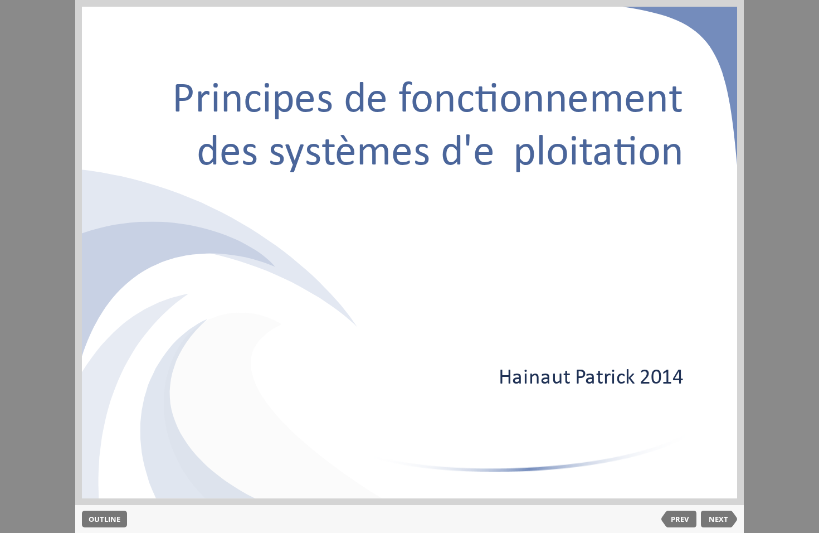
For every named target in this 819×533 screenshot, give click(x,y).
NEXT (718, 519)
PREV (680, 519)
